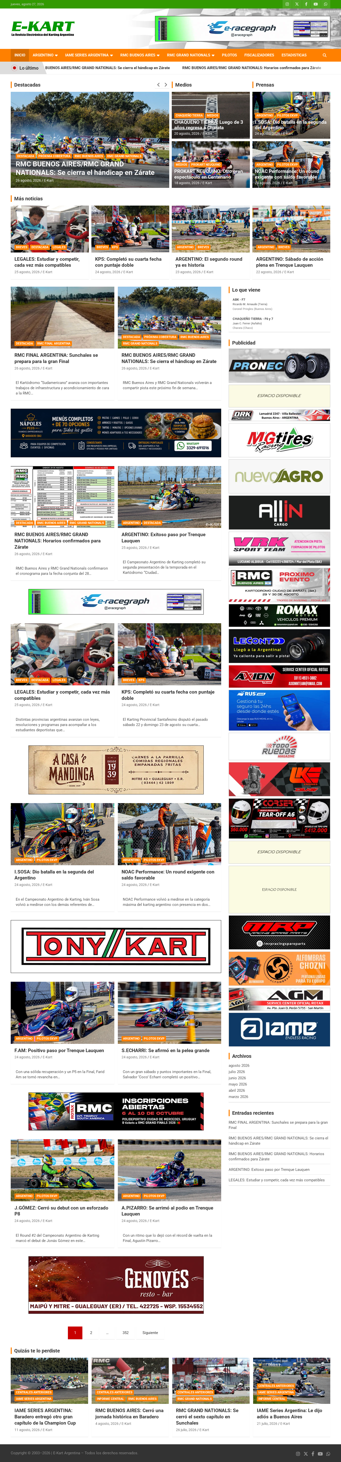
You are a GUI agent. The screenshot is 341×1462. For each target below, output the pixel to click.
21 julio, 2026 (267, 1424)
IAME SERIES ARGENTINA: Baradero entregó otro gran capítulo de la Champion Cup (45, 1417)
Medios (183, 85)
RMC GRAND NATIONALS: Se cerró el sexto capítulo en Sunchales (207, 1417)
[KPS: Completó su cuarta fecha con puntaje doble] (169, 654)
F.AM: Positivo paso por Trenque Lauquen (59, 1050)
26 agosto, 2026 (28, 180)
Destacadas (27, 85)
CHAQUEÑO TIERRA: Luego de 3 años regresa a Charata (208, 125)
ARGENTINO (43, 55)
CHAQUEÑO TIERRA (189, 115)
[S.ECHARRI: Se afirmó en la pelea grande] (169, 1012)
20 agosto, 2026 (186, 133)
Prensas (265, 85)
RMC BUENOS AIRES (137, 55)
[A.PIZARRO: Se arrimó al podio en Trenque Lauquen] (169, 1170)
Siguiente (150, 1333)
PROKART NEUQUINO (205, 164)
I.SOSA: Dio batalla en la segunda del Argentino (291, 125)
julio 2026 (237, 1072)
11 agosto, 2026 (27, 1430)
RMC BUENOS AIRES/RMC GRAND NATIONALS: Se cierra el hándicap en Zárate (169, 358)
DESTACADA (25, 156)
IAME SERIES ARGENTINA (87, 55)
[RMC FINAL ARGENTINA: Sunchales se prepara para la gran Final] (62, 317)
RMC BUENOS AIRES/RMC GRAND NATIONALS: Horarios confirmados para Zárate (165, 68)
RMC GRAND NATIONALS (188, 55)
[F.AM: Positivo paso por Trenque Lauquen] (62, 1012)
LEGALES (59, 247)
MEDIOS (212, 115)
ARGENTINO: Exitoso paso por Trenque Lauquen (288, 68)
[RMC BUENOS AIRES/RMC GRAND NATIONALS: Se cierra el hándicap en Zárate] (169, 317)
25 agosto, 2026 (27, 272)
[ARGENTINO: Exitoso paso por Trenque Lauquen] (169, 497)
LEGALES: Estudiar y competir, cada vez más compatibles (47, 262)
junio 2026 (237, 1078)
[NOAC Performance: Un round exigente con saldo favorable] (169, 834)
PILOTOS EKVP (287, 115)
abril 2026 (237, 1090)
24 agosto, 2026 (267, 133)
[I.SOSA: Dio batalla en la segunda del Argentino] (62, 834)
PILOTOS (229, 55)
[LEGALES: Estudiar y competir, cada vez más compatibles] (62, 654)
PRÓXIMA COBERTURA (160, 337)
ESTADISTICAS (294, 55)
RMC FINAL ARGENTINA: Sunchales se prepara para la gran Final (56, 358)
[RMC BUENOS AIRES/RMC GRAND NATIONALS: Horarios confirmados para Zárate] (62, 497)
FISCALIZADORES (259, 55)
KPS (115, 247)
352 (126, 1333)
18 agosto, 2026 (186, 183)
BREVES (21, 247)
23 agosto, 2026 (188, 272)
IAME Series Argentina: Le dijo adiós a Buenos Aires (289, 1414)
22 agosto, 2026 (268, 272)
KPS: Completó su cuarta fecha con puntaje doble (128, 262)
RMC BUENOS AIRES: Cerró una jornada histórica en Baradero (129, 1414)
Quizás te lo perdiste (37, 1351)
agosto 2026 (239, 1065)
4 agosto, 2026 (107, 1424)
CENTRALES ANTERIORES (33, 1392)
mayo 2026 (238, 1084)
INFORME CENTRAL (110, 1399)
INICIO (19, 55)
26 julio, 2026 (186, 1430)
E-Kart (49, 180)
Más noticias (28, 199)
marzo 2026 (238, 1097)
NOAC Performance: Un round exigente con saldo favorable (287, 174)
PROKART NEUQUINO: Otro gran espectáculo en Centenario (208, 174)
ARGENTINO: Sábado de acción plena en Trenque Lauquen (289, 262)
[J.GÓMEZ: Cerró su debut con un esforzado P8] (62, 1170)
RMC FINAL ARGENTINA (53, 343)
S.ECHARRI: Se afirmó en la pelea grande (165, 1050)
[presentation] (158, 84)
